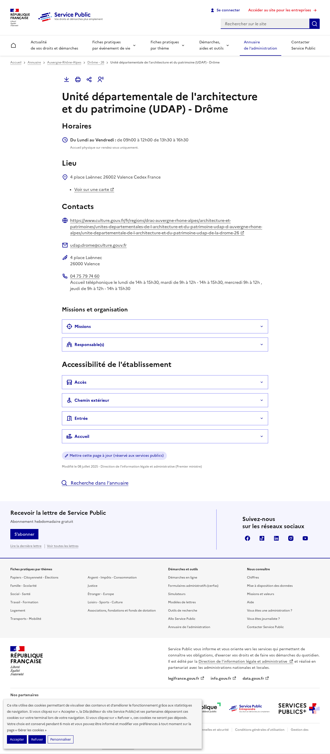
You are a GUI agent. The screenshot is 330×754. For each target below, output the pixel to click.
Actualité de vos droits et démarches (54, 45)
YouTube (305, 538)
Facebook (247, 538)
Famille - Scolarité (23, 585)
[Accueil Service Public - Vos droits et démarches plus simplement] (71, 22)
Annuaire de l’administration (260, 45)
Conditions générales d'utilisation (259, 729)
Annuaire (34, 62)
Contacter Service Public (303, 45)
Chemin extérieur (92, 400)
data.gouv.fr (253, 678)
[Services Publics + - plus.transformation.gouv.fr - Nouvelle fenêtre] (299, 708)
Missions (83, 326)
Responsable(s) (89, 344)
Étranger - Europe (101, 594)
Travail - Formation (24, 602)
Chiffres (253, 577)
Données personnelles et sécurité (204, 729)
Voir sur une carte (91, 189)
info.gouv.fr (221, 678)
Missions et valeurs (260, 594)
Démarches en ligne (182, 577)
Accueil (15, 62)
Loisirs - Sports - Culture (105, 602)
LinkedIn (276, 538)
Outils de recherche (182, 610)
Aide (250, 602)
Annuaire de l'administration (189, 627)
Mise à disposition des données (270, 585)
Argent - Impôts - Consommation (112, 577)
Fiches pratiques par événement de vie (111, 45)
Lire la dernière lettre (26, 546)
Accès (80, 382)
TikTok (262, 538)
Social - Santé (20, 594)
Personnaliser (60, 739)
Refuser (37, 739)
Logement (17, 610)
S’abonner (24, 534)
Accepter (17, 739)
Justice (92, 585)
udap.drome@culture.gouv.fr (98, 245)
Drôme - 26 (95, 62)
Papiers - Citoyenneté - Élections (34, 577)
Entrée (81, 418)
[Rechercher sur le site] (314, 24)
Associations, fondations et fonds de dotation (122, 610)
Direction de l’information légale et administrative (243, 661)
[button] (100, 79)
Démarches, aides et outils (211, 45)
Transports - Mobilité (25, 618)
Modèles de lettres (182, 602)
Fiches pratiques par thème (165, 45)
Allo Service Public (181, 618)
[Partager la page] (89, 79)
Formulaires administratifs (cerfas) (193, 585)
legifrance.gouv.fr (183, 678)
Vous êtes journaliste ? (263, 618)
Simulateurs (176, 594)
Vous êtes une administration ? (269, 610)
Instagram (291, 538)
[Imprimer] (77, 79)
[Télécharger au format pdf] (66, 79)
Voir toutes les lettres (62, 546)
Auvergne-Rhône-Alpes (64, 62)
